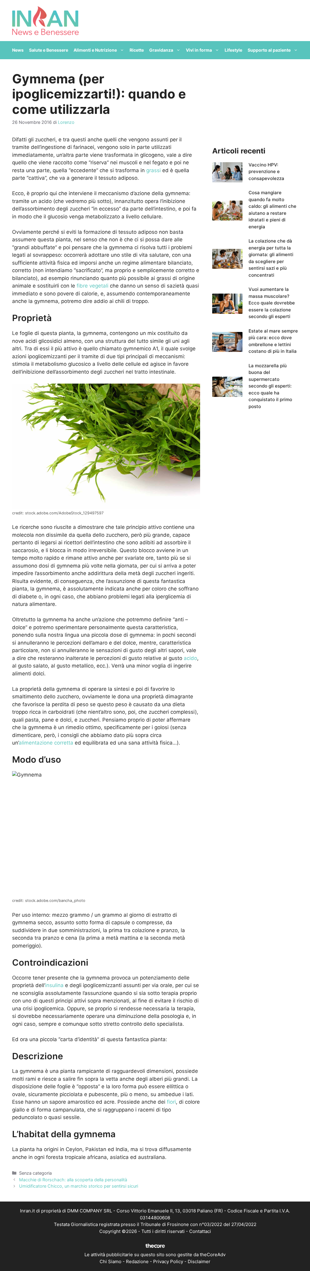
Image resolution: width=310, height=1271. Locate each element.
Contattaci (200, 1231)
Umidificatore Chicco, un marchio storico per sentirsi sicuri (78, 1186)
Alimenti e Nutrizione (95, 50)
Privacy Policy (168, 1261)
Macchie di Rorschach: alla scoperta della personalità (73, 1179)
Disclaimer (199, 1261)
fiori (171, 1102)
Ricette (137, 50)
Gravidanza (161, 50)
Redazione (137, 1261)
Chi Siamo (110, 1261)
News (18, 50)
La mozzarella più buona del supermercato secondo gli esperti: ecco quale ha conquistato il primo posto (270, 386)
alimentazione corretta (46, 743)
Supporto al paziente (269, 50)
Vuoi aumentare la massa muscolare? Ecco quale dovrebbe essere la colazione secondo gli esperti (272, 302)
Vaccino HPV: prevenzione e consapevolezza (266, 171)
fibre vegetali (92, 286)
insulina (54, 985)
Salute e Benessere (48, 50)
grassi (153, 170)
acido (190, 658)
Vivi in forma (199, 50)
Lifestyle (233, 50)
